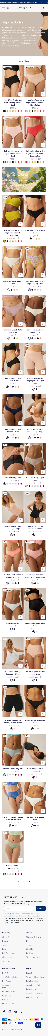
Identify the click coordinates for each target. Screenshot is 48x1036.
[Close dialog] (45, 505)
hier (38, 529)
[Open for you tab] (38, 1025)
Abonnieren (35, 521)
